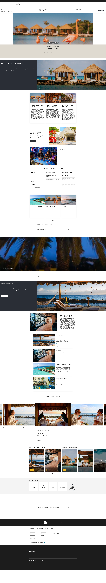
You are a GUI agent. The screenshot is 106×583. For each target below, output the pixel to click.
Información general (32, 532)
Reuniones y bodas (32, 538)
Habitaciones (31, 533)
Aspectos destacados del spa (41, 433)
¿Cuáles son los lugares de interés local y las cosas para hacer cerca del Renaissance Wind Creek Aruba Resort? (51, 515)
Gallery (42, 533)
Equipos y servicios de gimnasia (42, 435)
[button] (83, 1)
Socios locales (39, 234)
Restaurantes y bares (32, 535)
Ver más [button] (53, 220)
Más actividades (39, 231)
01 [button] (67, 88)
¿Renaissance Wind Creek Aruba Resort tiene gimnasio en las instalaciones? (48, 503)
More (57, 346)
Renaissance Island (43, 532)
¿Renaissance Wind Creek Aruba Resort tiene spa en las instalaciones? (47, 511)
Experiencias (31, 536)
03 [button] (73, 88)
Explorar (72, 490)
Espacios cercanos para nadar (41, 229)
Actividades (39, 440)
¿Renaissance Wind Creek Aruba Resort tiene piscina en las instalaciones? (48, 507)
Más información (32, 181)
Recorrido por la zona (40, 227)
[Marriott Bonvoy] (90, 1)
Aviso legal (42, 535)
